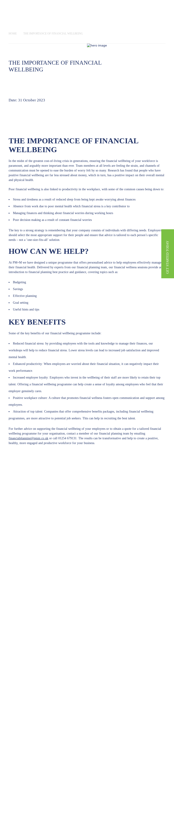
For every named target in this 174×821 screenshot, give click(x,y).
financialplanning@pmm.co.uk (28, 438)
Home (13, 33)
